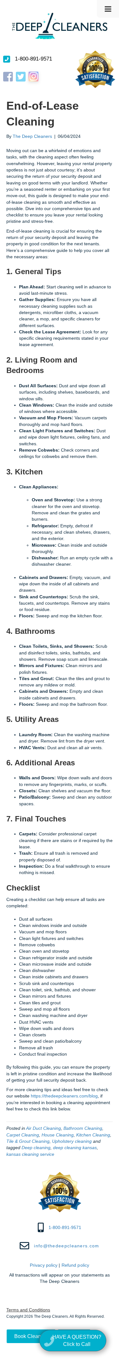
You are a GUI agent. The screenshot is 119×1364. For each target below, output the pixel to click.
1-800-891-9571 (33, 59)
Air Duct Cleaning (43, 1128)
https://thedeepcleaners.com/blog (64, 1095)
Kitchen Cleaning (93, 1134)
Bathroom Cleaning (82, 1128)
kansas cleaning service (30, 1154)
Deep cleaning (36, 1147)
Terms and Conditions (28, 1309)
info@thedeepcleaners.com (66, 1245)
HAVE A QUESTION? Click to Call (76, 1340)
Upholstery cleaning (72, 1141)
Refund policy (75, 1265)
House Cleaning (58, 1134)
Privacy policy (43, 1265)
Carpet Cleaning (22, 1134)
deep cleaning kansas (75, 1147)
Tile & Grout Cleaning (28, 1141)
